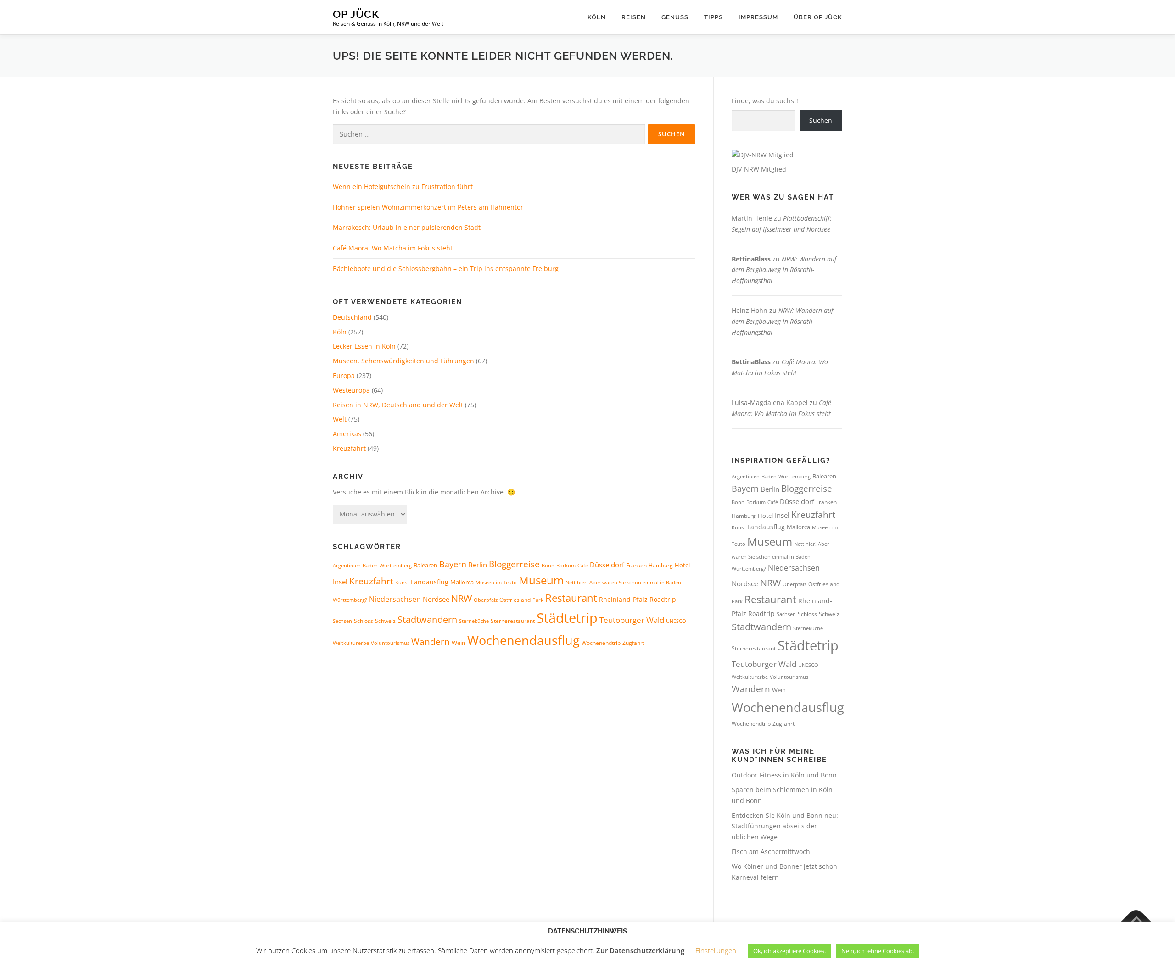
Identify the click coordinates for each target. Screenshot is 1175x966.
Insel (340, 581)
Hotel (682, 565)
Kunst (402, 582)
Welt (340, 419)
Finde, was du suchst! (765, 100)
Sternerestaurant (513, 621)
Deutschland (352, 317)
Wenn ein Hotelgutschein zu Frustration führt (403, 186)
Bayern (452, 564)
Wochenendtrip (601, 643)
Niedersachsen (395, 599)
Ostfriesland (515, 600)
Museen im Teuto (496, 582)
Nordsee (436, 599)
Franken (636, 565)
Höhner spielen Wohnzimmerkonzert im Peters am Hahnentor (428, 207)
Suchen (820, 120)
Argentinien (347, 565)
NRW (461, 598)
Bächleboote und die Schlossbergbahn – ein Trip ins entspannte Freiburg (446, 268)
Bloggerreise (514, 564)
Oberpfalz (486, 599)
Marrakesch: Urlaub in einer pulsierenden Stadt (407, 227)
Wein (458, 642)
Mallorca (462, 582)
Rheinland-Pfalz (623, 599)
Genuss (674, 17)
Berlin (477, 565)
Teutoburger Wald (631, 619)
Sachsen (342, 620)
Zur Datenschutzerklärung (640, 950)
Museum (541, 580)
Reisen (633, 17)
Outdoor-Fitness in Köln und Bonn (784, 775)
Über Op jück (818, 17)
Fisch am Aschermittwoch (771, 851)
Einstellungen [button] (715, 950)
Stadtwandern (427, 619)
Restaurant (571, 598)
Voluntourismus (390, 642)
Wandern (430, 642)
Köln (597, 17)
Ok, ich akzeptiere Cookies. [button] (789, 951)
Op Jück (356, 14)
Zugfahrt (633, 643)
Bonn (548, 565)
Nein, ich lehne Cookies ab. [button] (877, 951)
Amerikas (347, 433)
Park (537, 599)
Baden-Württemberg (387, 565)
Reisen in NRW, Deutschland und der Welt (398, 404)
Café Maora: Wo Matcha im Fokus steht (393, 248)
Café (582, 565)
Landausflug (429, 581)
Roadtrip (662, 599)
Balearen (425, 565)
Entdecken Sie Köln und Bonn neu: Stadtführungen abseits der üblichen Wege (785, 826)
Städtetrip (567, 618)
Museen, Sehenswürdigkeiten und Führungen (403, 360)
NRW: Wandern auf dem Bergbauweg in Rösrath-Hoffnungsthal (784, 270)
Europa (344, 375)
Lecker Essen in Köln (364, 346)
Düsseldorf (607, 564)
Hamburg (661, 565)
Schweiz (385, 620)
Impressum (758, 17)
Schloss (363, 620)
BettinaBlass (751, 259)
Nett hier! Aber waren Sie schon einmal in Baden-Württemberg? (780, 556)
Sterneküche (474, 620)
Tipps (713, 17)
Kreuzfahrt (349, 448)
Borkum (566, 565)
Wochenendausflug (523, 640)
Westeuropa (351, 390)
